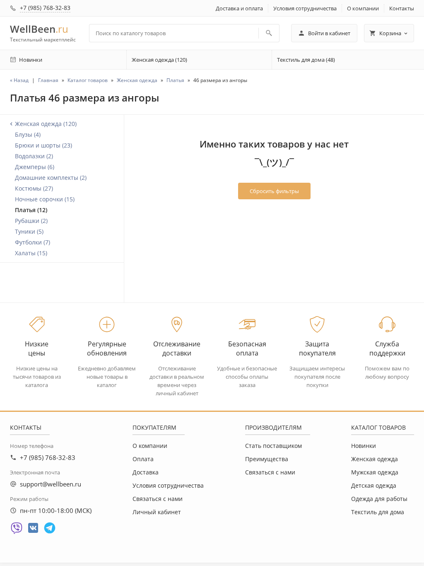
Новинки (363, 446)
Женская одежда (374, 459)
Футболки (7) (32, 242)
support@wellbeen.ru (50, 484)
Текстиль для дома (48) (306, 59)
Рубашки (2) (31, 221)
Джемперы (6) (34, 167)
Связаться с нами (157, 499)
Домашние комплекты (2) (51, 177)
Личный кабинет (156, 512)
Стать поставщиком (273, 446)
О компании (363, 8)
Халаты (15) (31, 253)
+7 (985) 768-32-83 (45, 8)
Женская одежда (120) (159, 59)
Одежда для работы (379, 499)
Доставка (145, 472)
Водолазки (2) (34, 156)
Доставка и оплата (239, 8)
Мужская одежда (374, 472)
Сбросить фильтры (274, 191)
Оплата (143, 459)
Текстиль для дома (377, 512)
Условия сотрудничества (305, 8)
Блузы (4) (28, 134)
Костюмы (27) (34, 188)
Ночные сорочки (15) (45, 199)
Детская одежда (373, 485)
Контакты (401, 8)
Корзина (390, 33)
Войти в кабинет (329, 33)
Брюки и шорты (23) (43, 145)
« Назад (19, 80)
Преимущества (266, 459)
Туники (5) (29, 231)
